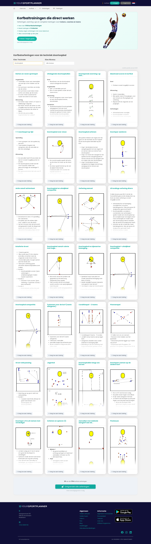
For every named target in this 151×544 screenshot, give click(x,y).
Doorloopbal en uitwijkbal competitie (57, 189)
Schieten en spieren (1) (56, 421)
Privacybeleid (101, 516)
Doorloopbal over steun (57, 132)
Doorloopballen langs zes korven (89, 364)
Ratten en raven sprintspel (27, 74)
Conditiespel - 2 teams (88, 304)
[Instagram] (126, 533)
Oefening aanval (86, 188)
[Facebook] (122, 533)
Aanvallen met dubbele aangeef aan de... (88, 422)
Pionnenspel (115, 304)
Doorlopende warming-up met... (89, 75)
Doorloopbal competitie (25, 304)
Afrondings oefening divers (121, 188)
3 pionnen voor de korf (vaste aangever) (59, 305)
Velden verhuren (85, 514)
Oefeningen (46, 8)
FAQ (81, 521)
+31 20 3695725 (23, 525)
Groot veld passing (23, 363)
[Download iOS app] (123, 519)
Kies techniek (19, 59)
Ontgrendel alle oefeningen (77, 486)
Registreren (126, 3)
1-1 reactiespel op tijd (24, 132)
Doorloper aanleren (118, 132)
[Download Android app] (123, 512)
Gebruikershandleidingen (87, 528)
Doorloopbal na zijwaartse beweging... (90, 247)
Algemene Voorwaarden (105, 514)
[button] (134, 3)
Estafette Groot (22, 246)
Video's (82, 518)
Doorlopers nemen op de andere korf (120, 364)
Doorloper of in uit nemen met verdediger (28, 422)
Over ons (23, 8)
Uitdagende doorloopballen (58, 74)
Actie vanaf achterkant (25, 188)
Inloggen (115, 3)
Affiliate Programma (103, 523)
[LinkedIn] (130, 533)
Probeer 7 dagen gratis (27, 39)
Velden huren (84, 516)
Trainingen (59, 8)
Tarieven (100, 518)
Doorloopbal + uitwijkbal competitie (120, 247)
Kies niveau (50, 59)
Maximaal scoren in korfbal (121, 74)
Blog (81, 523)
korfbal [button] (31, 8)
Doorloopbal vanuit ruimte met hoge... (58, 247)
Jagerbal (51, 363)
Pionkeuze (114, 421)
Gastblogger (84, 526)
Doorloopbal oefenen (87, 132)
